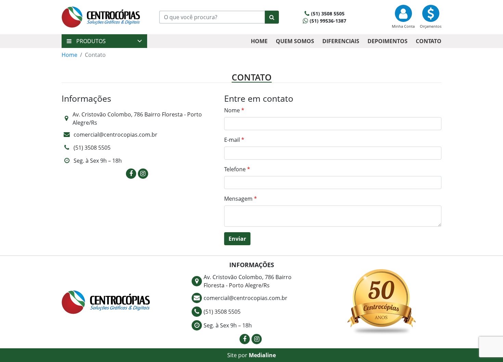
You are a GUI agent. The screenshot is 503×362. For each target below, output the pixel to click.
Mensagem (240, 198)
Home (259, 41)
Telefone (237, 169)
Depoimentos (387, 41)
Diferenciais (340, 41)
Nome (234, 110)
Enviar (237, 238)
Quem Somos (295, 41)
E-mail (234, 139)
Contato (428, 41)
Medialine (262, 355)
